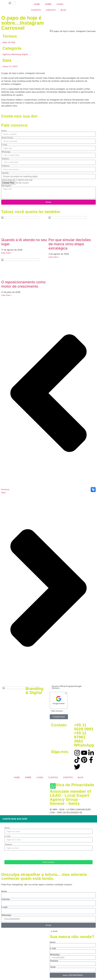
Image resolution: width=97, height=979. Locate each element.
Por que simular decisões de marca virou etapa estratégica (69, 244)
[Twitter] (77, 767)
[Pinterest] (84, 760)
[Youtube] (84, 753)
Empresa (5, 166)
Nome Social (7, 138)
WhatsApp (6, 915)
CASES (60, 4)
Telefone (5, 159)
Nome (4, 131)
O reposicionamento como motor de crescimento (23, 284)
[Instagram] (77, 753)
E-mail (4, 145)
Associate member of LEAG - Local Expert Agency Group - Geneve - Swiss (70, 797)
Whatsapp (5, 152)
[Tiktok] (77, 760)
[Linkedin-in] (91, 753)
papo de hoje (9, 42)
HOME (37, 4)
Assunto (5, 173)
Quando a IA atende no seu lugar (24, 242)
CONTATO (51, 10)
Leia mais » (6, 253)
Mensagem (6, 186)
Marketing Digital (19, 54)
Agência (6, 54)
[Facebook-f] (91, 760)
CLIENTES (36, 10)
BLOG (63, 10)
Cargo (53, 967)
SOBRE (48, 4)
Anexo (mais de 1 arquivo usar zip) (16, 180)
